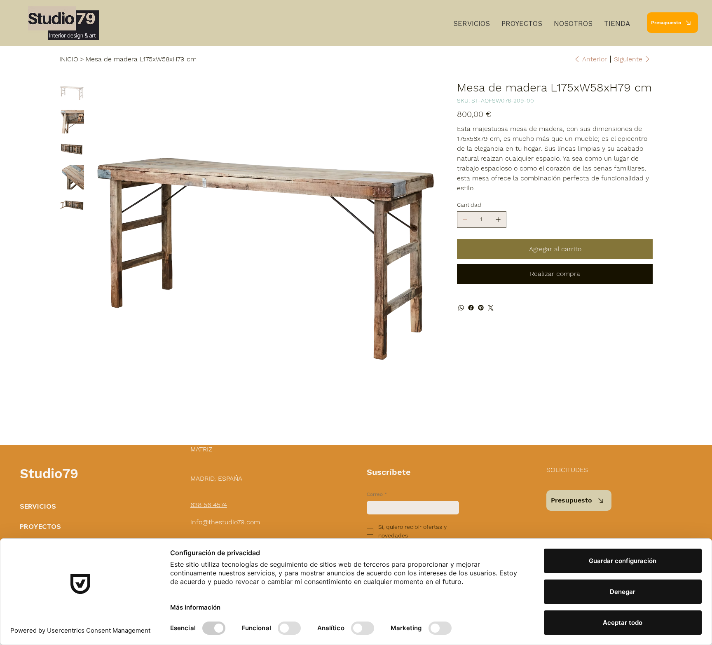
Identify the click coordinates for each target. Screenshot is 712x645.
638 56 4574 (208, 505)
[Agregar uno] (498, 219)
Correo (377, 494)
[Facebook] (471, 308)
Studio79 (49, 473)
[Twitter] (491, 308)
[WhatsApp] (461, 308)
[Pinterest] (481, 308)
